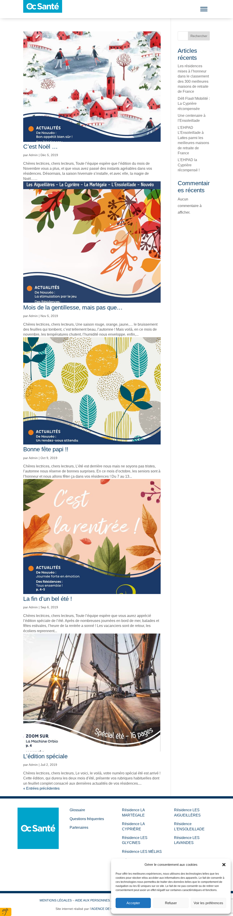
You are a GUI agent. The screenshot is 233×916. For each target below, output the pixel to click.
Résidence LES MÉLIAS (142, 852)
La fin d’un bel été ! (47, 598)
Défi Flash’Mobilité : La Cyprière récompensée (194, 104)
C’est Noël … (40, 146)
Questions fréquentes (87, 819)
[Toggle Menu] (204, 9)
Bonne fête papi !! (45, 449)
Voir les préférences (208, 903)
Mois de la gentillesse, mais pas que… (73, 307)
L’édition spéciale (45, 756)
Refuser (171, 903)
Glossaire (77, 810)
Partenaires (79, 827)
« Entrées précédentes (41, 788)
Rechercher (198, 36)
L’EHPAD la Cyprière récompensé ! (189, 165)
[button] (224, 864)
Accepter (133, 903)
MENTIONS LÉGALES (56, 900)
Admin (33, 155)
